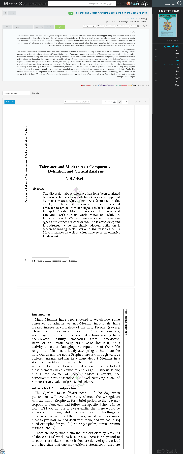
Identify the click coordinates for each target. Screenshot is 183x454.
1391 (178, 60)
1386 (178, 81)
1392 (178, 57)
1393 (177, 53)
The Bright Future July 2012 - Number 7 (134, 22)
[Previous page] (136, 102)
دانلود (9, 101)
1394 (178, 50)
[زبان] (20, 4)
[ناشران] (162, 452)
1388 (177, 74)
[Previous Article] (14, 13)
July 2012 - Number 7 (170, 64)
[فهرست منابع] (175, 452)
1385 (177, 85)
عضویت (167, 4)
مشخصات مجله (172, 41)
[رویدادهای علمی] (159, 452)
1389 (178, 71)
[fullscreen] (145, 102)
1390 (178, 67)
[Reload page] (120, 102)
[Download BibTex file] (94, 85)
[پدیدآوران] (167, 452)
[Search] (50, 3)
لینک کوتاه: (35, 93)
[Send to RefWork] (86, 85)
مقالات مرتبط (49, 27)
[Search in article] (66, 101)
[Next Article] (10, 13)
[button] (167, 25)
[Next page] (140, 102)
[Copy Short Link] (27, 93)
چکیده (59, 27)
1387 (177, 78)
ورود (173, 4)
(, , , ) (115, 85)
